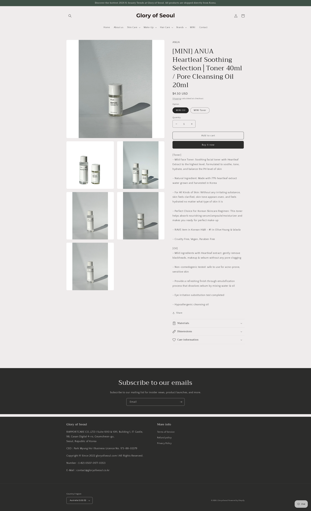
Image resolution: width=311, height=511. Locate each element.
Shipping (177, 98)
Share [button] (179, 313)
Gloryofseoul (223, 500)
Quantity (177, 117)
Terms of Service (166, 432)
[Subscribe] (180, 402)
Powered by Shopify (236, 500)
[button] (70, 15)
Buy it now (208, 144)
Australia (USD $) (78, 500)
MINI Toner (200, 110)
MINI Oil (180, 110)
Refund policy (164, 437)
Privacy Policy (164, 443)
